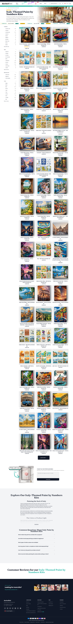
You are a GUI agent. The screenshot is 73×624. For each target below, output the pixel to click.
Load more (43, 457)
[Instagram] (8, 608)
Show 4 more (6, 101)
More (45, 3)
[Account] (63, 3)
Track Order (51, 603)
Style (5, 49)
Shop (41, 3)
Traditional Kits (31, 3)
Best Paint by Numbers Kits (31, 612)
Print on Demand (63, 603)
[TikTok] (13, 608)
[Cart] (70, 4)
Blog (27, 605)
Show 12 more (6, 69)
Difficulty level (6, 72)
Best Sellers (17, 4)
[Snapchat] (20, 608)
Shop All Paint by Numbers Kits (11, 589)
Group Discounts (63, 607)
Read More (36, 524)
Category (5, 26)
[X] (18, 608)
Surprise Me (48, 479)
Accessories (39, 606)
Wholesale (61, 601)
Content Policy (42, 622)
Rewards (27, 609)
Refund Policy (38, 622)
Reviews (27, 607)
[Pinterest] (15, 608)
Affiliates (61, 605)
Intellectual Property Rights (50, 622)
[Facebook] (5, 608)
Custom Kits (24, 3)
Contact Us (51, 601)
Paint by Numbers (40, 601)
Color (5, 81)
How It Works (28, 603)
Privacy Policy (22, 622)
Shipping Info (51, 605)
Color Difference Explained (31, 610)
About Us (27, 601)
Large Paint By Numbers (41, 608)
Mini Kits (36, 3)
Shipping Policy (32, 622)
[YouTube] (10, 608)
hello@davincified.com (9, 604)
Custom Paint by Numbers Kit (42, 604)
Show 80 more (6, 46)
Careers (61, 609)
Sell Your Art (40, 611)
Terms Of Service (26, 622)
